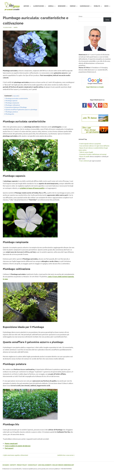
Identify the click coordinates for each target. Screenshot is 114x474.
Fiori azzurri (9, 448)
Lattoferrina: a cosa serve (65, 455)
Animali (51, 6)
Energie (73, 6)
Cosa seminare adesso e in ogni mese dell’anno (94, 146)
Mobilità (97, 6)
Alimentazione (38, 6)
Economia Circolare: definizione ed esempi (92, 154)
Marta (15, 27)
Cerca (80, 16)
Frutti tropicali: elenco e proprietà (90, 143)
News (106, 6)
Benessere (62, 6)
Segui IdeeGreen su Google (95, 87)
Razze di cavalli (84, 156)
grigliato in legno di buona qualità (32, 188)
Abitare (26, 6)
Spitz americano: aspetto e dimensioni (16, 455)
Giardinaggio (85, 6)
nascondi (15, 96)
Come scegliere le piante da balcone (17, 446)
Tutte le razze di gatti (86, 152)
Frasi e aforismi (84, 161)
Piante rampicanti (11, 443)
